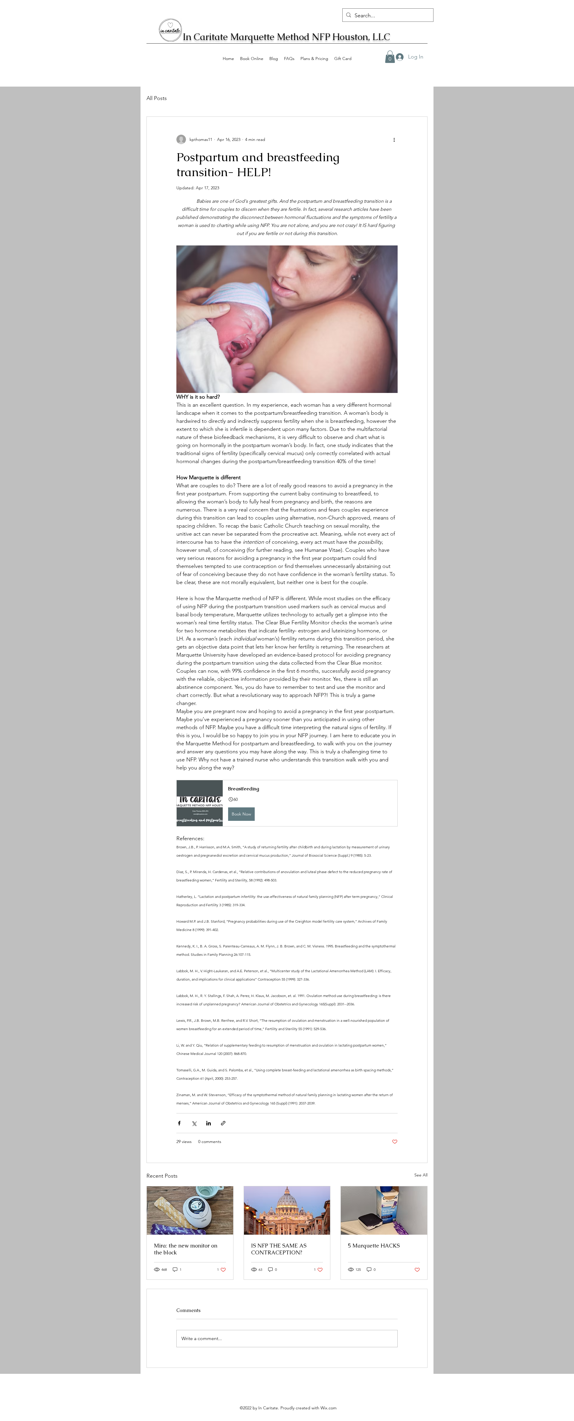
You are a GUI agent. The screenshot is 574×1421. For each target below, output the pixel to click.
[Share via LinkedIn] (208, 1123)
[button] (287, 803)
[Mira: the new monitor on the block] (190, 1210)
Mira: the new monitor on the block (185, 1249)
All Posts (156, 98)
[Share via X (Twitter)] (194, 1123)
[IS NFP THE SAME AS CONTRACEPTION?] (287, 1210)
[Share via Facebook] (179, 1123)
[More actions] (394, 139)
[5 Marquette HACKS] (384, 1210)
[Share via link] (223, 1123)
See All (421, 1175)
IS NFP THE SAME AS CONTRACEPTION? (278, 1249)
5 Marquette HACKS (374, 1245)
